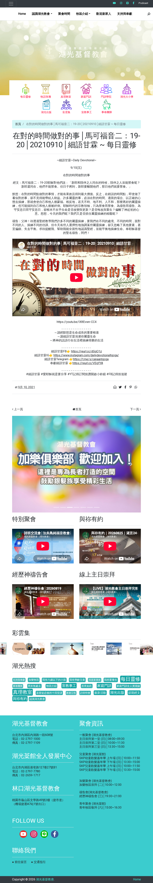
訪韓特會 (85, 692)
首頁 (18, 124)
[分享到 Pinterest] (131, 387)
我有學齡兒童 (77, 679)
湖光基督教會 (45, 879)
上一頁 (18, 409)
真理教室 (22, 692)
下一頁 (134, 409)
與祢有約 (20, 699)
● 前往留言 (19, 862)
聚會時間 (64, 13)
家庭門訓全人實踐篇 (128, 686)
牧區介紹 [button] (82, 13)
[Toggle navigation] (11, 3)
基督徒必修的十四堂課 (49, 692)
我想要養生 (110, 679)
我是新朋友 (95, 679)
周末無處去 (34, 686)
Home (22, 13)
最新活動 (100, 692)
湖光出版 (117, 692)
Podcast (143, 2)
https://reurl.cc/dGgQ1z (86, 351)
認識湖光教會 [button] (41, 13)
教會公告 (71, 693)
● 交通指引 (38, 862)
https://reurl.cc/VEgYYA (88, 363)
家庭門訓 (104, 685)
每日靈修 (130, 679)
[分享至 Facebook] (125, 387)
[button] (22, 464)
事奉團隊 (18, 686)
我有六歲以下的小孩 (54, 679)
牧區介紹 (51, 686)
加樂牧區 (34, 679)
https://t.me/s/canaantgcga (91, 359)
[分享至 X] (120, 387)
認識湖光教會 (37, 699)
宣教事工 (69, 685)
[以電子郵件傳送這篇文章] (115, 387)
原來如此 (86, 686)
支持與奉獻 (124, 13)
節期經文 (134, 692)
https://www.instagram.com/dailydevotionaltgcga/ (86, 355)
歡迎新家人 (103, 13)
